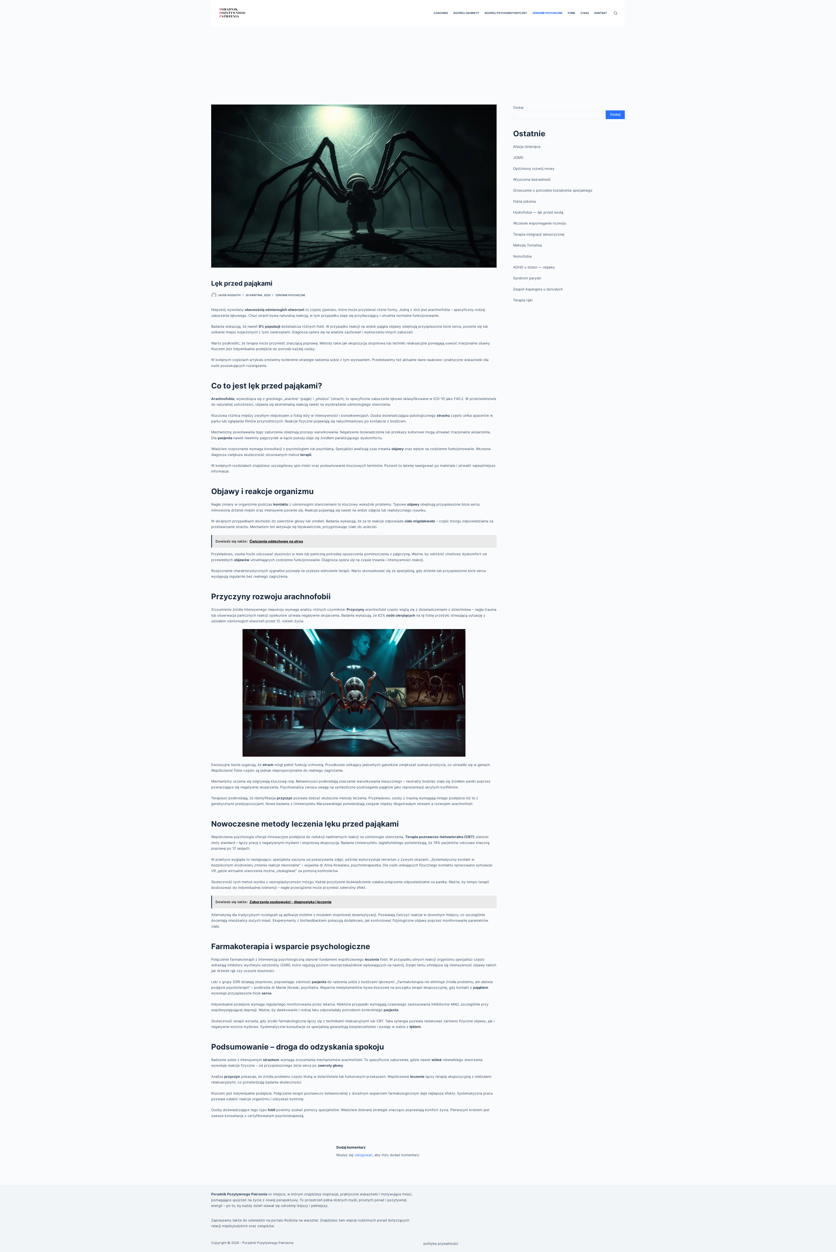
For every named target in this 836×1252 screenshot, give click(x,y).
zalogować (363, 1155)
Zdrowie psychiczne (547, 13)
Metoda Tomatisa (527, 245)
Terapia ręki (523, 300)
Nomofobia (522, 256)
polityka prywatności (440, 1243)
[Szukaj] (615, 13)
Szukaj (518, 107)
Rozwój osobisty (466, 13)
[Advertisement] (418, 58)
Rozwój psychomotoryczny (506, 13)
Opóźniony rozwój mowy (534, 168)
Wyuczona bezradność (532, 179)
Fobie (571, 13)
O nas (585, 13)
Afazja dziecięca (526, 146)
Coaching (441, 13)
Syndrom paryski (527, 278)
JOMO (518, 157)
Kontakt (600, 13)
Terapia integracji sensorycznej (538, 234)
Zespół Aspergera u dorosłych (538, 289)
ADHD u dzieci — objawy (534, 267)
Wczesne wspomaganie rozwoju (539, 223)
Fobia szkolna (524, 201)
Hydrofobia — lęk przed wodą (538, 212)
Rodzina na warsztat (301, 1220)
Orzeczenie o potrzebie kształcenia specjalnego (552, 190)
